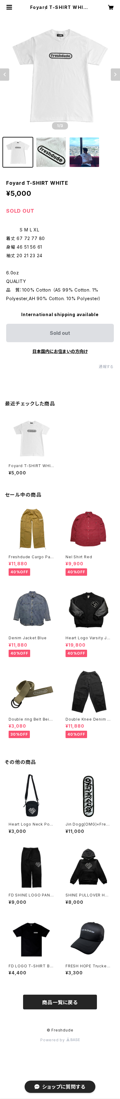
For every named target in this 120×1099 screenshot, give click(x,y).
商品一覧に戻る (60, 1002)
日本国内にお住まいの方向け (60, 351)
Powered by (53, 1040)
